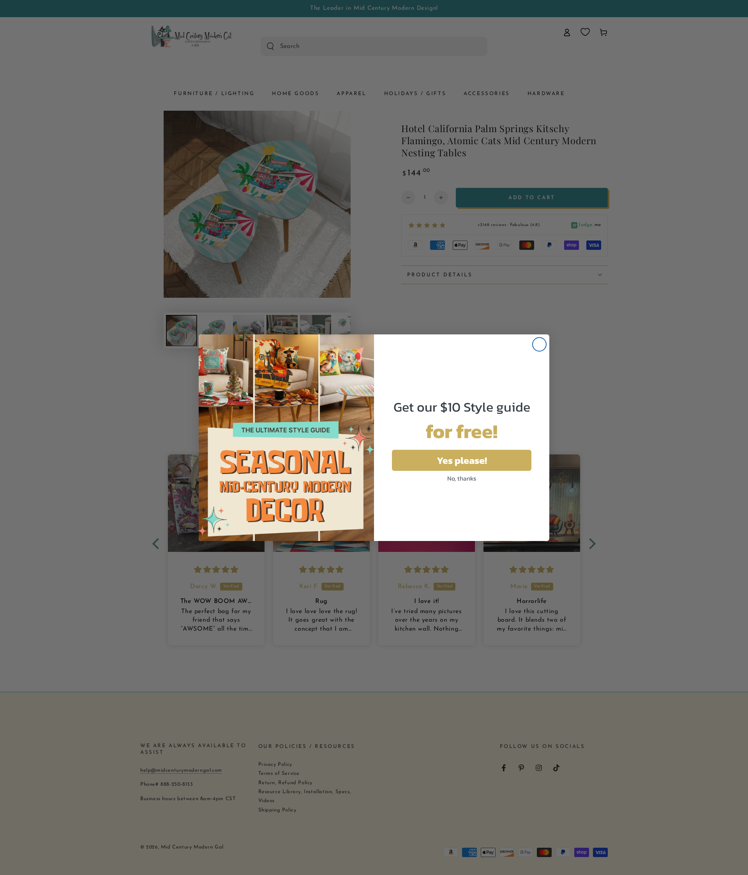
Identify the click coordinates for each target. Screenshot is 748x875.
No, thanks (461, 478)
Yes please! (462, 460)
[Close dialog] (539, 344)
